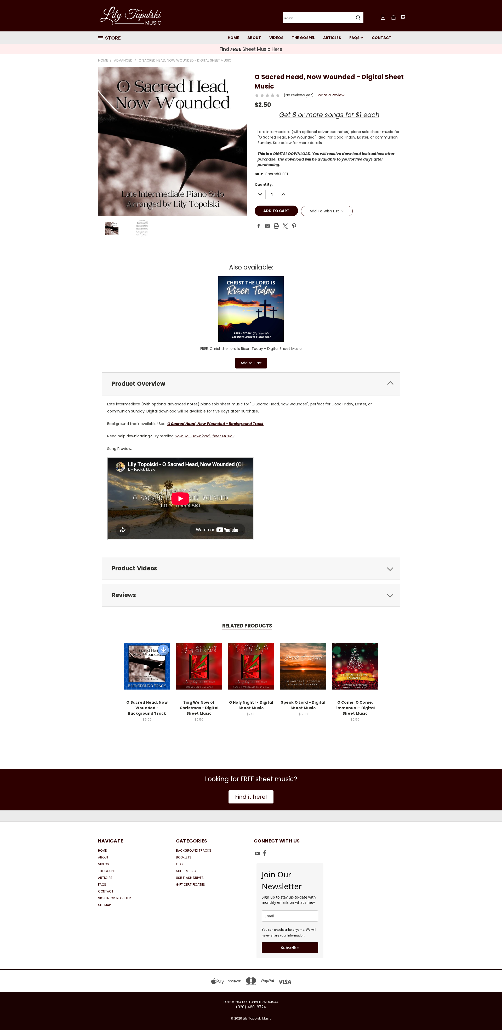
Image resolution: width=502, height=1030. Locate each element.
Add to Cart (251, 363)
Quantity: (264, 184)
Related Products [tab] (247, 625)
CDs (179, 864)
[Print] (276, 226)
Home (233, 37)
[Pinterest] (294, 226)
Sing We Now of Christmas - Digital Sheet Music (199, 708)
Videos (276, 37)
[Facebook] (258, 226)
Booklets (183, 857)
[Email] (267, 226)
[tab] (251, 383)
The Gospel (303, 37)
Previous (488, 1013)
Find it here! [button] (251, 797)
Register (123, 898)
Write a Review (331, 95)
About (254, 37)
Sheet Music (186, 871)
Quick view (147, 660)
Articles (332, 37)
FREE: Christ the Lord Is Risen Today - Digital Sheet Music (251, 348)
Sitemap (104, 905)
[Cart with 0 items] (402, 17)
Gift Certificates (190, 884)
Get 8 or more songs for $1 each (329, 115)
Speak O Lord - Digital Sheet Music (303, 705)
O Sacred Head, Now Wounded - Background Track (215, 423)
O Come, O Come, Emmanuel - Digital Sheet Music (355, 708)
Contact (381, 37)
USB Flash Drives (190, 877)
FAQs (354, 37)
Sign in (104, 898)
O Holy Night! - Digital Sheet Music (251, 705)
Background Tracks (193, 850)
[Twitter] (285, 226)
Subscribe (290, 947)
